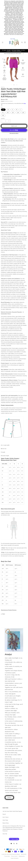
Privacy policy (7, 856)
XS (8, 109)
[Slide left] (11, 84)
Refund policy (23, 854)
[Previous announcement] (2, 17)
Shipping (2, 101)
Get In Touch (5, 817)
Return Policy (6, 823)
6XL (3, 115)
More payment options (14, 133)
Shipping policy (22, 856)
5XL (23, 112)
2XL (8, 112)
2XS (3, 109)
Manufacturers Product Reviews (8, 610)
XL (3, 112)
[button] (2, 42)
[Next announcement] (25, 17)
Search (4, 814)
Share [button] (3, 614)
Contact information (14, 858)
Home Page (5, 820)
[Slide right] (16, 84)
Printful (9, 797)
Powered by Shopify (16, 854)
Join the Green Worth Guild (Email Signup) (12, 811)
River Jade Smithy (8, 854)
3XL (13, 112)
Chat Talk (5, 833)
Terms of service (14, 856)
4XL (18, 112)
